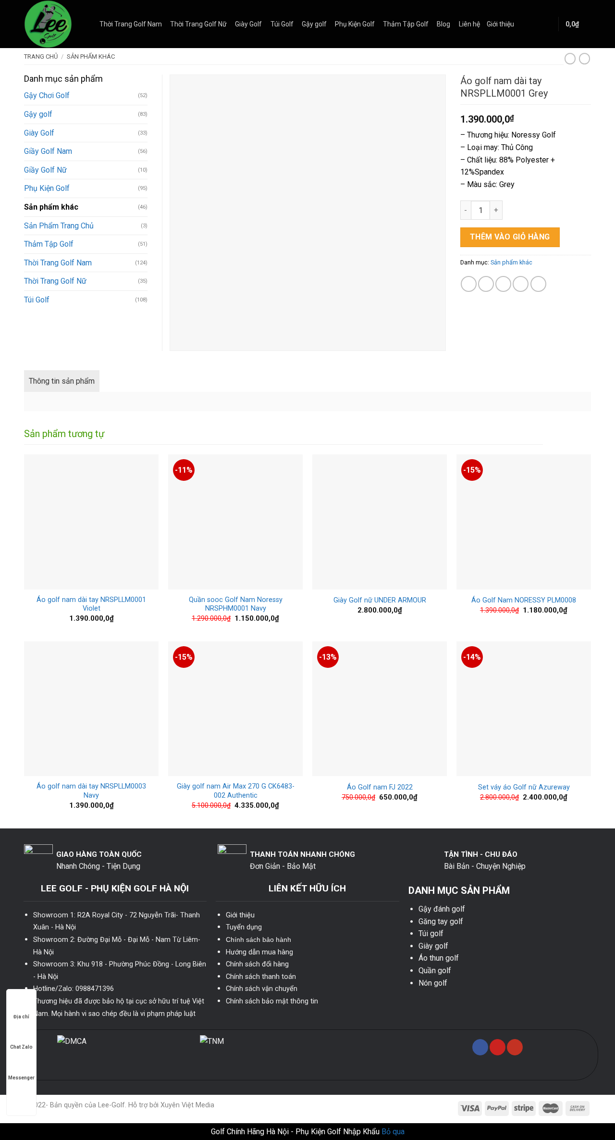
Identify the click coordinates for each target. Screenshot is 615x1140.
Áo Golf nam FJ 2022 (380, 787)
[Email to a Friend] (503, 284)
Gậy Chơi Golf (47, 95)
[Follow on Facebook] (480, 1047)
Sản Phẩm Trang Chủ (59, 225)
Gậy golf (314, 24)
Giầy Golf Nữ (45, 170)
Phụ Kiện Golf (355, 24)
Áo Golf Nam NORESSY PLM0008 (523, 600)
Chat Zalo (21, 1047)
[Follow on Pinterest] (497, 1047)
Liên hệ (469, 24)
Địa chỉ (21, 1016)
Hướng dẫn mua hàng (259, 952)
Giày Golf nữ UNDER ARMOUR (379, 600)
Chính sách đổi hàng (257, 964)
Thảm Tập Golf (406, 24)
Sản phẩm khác (91, 56)
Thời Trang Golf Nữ (198, 24)
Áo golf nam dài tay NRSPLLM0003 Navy (91, 791)
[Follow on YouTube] (515, 1047)
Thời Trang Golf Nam (130, 24)
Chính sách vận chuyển (261, 989)
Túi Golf (282, 24)
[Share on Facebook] (469, 284)
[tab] (61, 381)
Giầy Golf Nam (48, 151)
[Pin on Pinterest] (521, 284)
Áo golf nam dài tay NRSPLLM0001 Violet (91, 604)
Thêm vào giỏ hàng (510, 236)
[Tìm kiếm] (547, 24)
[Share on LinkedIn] (538, 284)
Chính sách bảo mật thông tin (272, 1001)
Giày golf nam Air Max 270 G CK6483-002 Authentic (236, 791)
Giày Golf (248, 24)
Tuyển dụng (244, 927)
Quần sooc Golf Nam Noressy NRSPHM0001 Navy (236, 604)
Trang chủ (41, 56)
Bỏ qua (393, 1131)
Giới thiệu (500, 24)
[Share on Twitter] (486, 284)
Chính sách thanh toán (261, 977)
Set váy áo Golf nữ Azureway (524, 787)
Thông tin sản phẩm (62, 381)
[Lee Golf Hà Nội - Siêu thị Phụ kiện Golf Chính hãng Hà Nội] (54, 24)
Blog (443, 24)
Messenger (21, 1077)
